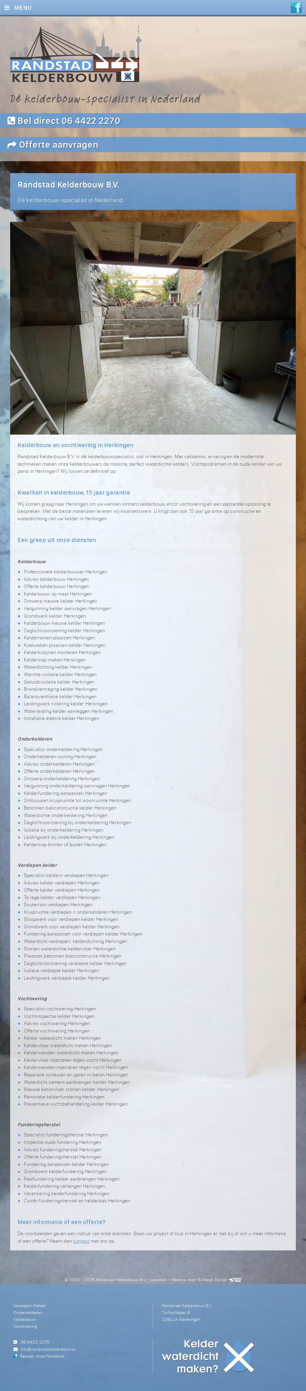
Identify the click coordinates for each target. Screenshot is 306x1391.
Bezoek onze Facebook (42, 1356)
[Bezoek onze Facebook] (296, 8)
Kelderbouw (24, 1319)
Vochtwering (25, 1326)
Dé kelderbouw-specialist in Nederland (105, 98)
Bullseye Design (213, 1279)
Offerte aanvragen (58, 144)
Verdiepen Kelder (29, 1305)
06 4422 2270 (35, 1342)
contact (81, 1241)
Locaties (159, 1279)
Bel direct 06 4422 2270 (68, 120)
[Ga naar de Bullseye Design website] (235, 1279)
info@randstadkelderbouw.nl (48, 1349)
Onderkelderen (27, 1312)
